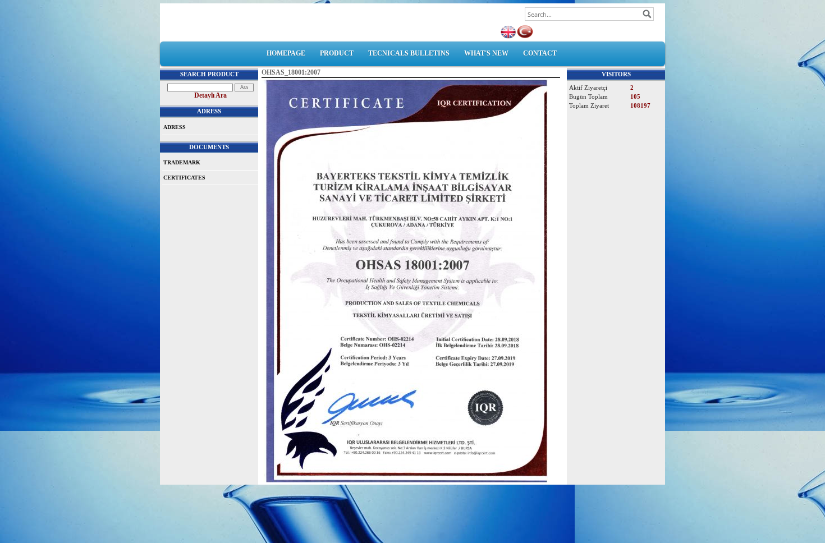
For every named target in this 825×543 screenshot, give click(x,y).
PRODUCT (337, 53)
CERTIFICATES (184, 177)
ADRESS (174, 127)
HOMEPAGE (286, 53)
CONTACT (540, 53)
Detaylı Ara (210, 95)
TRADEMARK (181, 162)
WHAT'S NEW (486, 53)
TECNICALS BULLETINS (409, 53)
